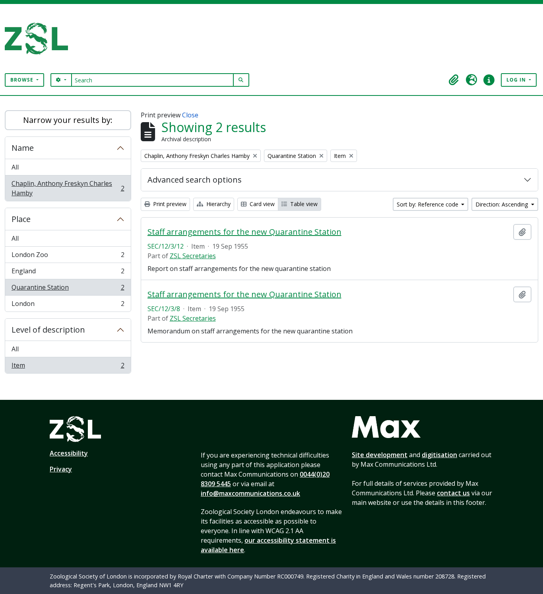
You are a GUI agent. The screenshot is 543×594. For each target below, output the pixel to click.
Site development (379, 454)
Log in (516, 79)
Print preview (168, 204)
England (67, 273)
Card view (261, 204)
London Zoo (67, 256)
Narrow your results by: (67, 120)
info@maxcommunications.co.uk (250, 493)
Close (190, 115)
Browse (22, 79)
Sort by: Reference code (428, 204)
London (67, 305)
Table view (303, 204)
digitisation (439, 454)
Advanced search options (194, 179)
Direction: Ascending (502, 204)
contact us (453, 493)
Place (21, 219)
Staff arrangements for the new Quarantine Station (244, 232)
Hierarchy (218, 204)
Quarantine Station (67, 289)
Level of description (48, 329)
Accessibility (69, 453)
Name (23, 147)
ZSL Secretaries (193, 255)
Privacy (61, 469)
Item (67, 367)
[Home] (39, 38)
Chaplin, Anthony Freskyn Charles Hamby (67, 188)
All (15, 167)
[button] (454, 80)
